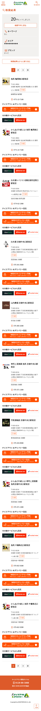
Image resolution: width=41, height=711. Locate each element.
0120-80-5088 (22, 682)
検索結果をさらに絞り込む (20, 61)
